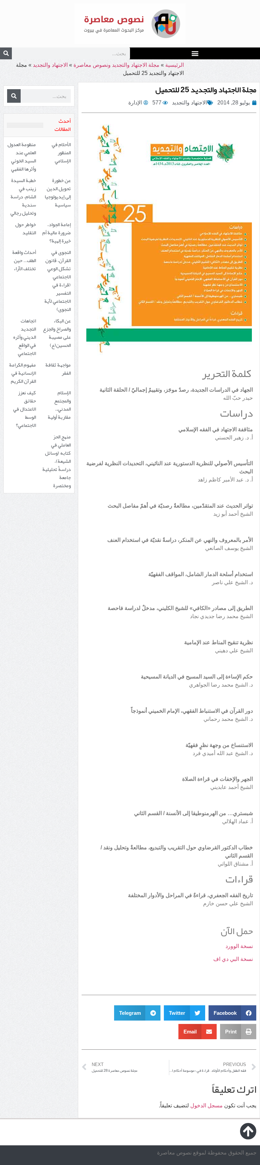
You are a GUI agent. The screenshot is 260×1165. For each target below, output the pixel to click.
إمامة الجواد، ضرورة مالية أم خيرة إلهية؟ (56, 232)
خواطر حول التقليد (25, 228)
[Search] (6, 53)
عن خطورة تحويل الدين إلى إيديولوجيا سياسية (58, 192)
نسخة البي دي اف (233, 959)
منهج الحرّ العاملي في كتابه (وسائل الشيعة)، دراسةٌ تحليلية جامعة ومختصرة (56, 461)
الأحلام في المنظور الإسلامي (61, 152)
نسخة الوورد (239, 946)
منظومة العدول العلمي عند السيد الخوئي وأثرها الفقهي (21, 156)
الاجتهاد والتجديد (50, 65)
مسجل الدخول (206, 1105)
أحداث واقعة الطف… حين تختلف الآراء (24, 260)
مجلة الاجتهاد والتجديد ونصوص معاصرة (116, 65)
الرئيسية (174, 65)
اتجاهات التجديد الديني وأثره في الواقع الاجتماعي (24, 337)
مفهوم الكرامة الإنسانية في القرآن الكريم (22, 373)
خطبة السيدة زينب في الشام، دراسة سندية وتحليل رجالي (23, 196)
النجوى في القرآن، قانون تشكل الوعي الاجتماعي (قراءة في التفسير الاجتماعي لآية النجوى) (57, 280)
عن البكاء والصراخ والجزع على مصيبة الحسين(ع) (57, 333)
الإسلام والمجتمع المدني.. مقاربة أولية (59, 405)
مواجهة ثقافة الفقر (58, 369)
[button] (195, 53)
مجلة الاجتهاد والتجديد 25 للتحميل (205, 89)
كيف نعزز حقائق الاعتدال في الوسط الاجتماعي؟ (24, 409)
